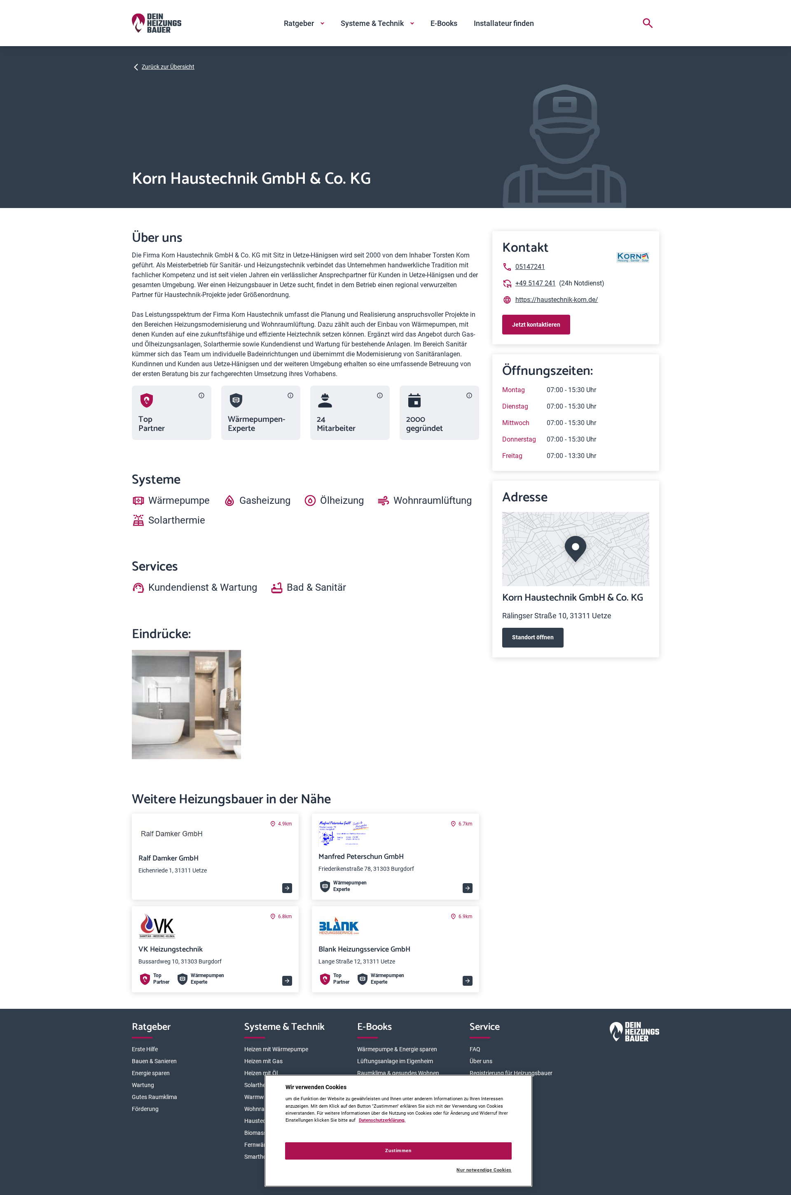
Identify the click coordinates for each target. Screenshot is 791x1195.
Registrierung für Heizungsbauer (511, 1073)
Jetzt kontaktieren (536, 324)
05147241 (530, 267)
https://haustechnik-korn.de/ (556, 300)
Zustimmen (398, 1150)
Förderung (145, 1109)
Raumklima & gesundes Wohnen (398, 1073)
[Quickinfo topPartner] (201, 395)
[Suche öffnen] (647, 23)
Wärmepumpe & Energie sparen (397, 1049)
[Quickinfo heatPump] (290, 395)
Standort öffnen (533, 637)
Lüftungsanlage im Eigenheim (395, 1061)
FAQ (475, 1049)
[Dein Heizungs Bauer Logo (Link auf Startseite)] (156, 23)
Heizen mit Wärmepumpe (276, 1049)
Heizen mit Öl (261, 1073)
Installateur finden (504, 23)
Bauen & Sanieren (154, 1061)
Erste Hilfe (145, 1049)
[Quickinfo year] (469, 395)
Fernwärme (259, 1144)
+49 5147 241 (535, 283)
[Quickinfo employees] (380, 395)
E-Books (444, 23)
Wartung (143, 1085)
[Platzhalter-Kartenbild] (575, 549)
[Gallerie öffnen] (186, 704)
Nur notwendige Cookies (484, 1170)
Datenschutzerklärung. (382, 1120)
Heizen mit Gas (263, 1061)
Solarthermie (260, 1085)
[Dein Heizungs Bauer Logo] (634, 1033)
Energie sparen (151, 1073)
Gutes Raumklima (154, 1097)
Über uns (481, 1061)
